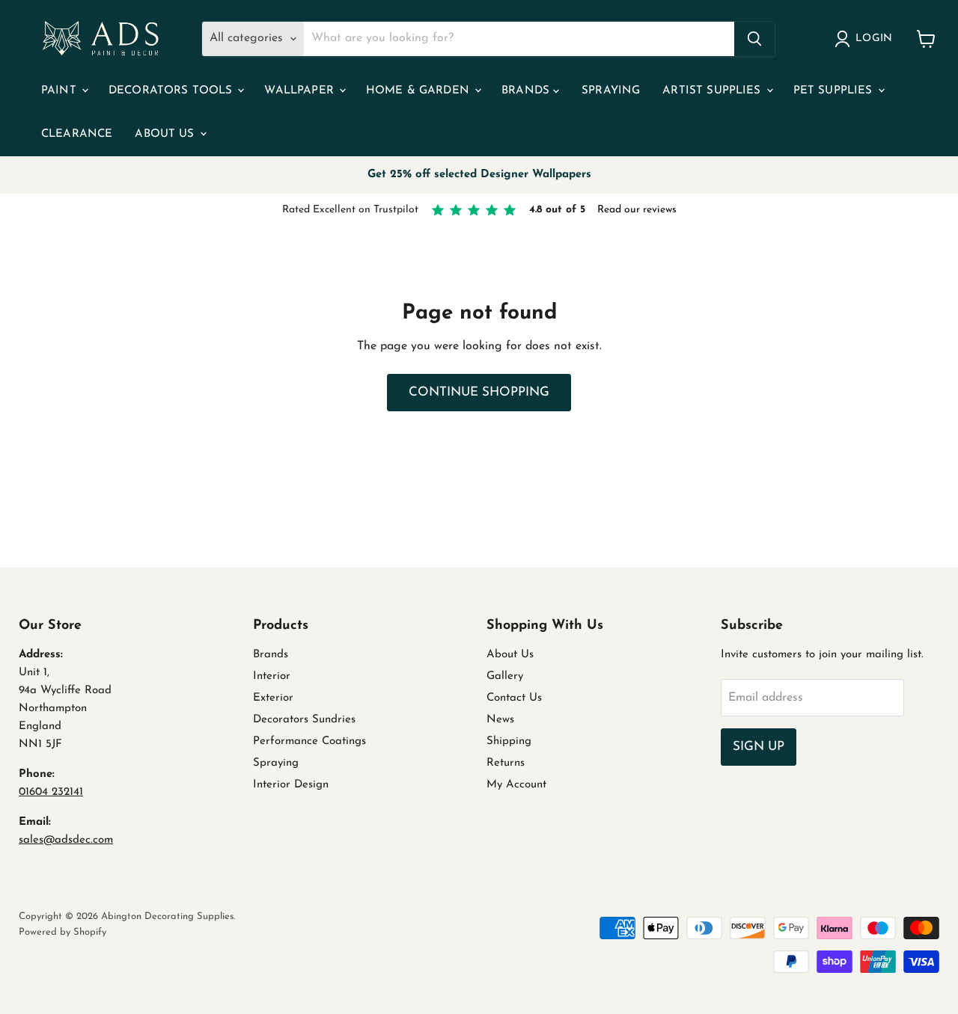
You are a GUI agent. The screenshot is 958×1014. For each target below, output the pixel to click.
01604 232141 (51, 792)
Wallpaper (301, 90)
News (500, 719)
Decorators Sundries (304, 719)
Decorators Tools (173, 90)
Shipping (508, 741)
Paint (60, 90)
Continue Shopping (479, 392)
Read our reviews (637, 209)
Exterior (273, 698)
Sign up (758, 746)
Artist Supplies (713, 90)
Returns (505, 763)
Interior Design (291, 784)
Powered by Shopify (62, 932)
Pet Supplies (834, 90)
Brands (527, 90)
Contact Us (514, 698)
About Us (166, 134)
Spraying (611, 90)
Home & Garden (419, 90)
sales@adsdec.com (66, 840)
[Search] (754, 39)
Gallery (504, 676)
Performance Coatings (309, 741)
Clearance (76, 134)
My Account (516, 784)
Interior (271, 676)
